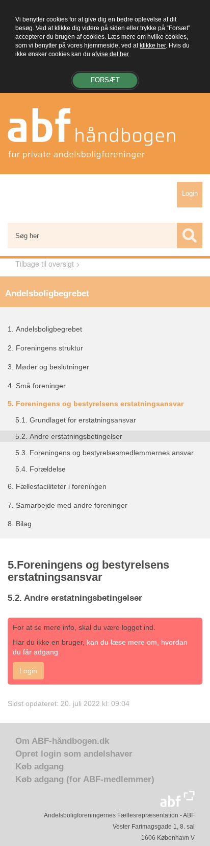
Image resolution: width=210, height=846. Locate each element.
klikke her (153, 45)
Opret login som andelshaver (74, 754)
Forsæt (105, 80)
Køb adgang (39, 766)
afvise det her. (111, 54)
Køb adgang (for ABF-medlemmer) (84, 779)
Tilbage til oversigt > (47, 263)
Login (190, 193)
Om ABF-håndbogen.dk (62, 741)
